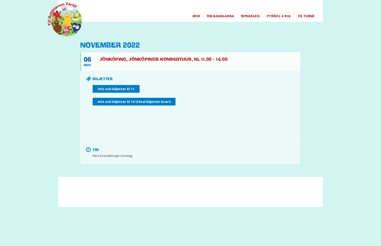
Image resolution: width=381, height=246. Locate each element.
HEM (196, 16)
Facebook (294, 6)
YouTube (303, 6)
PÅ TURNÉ (306, 16)
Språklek (250, 16)
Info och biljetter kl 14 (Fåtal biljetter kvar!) (134, 101)
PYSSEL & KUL (279, 16)
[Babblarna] (61, 19)
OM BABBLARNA (220, 16)
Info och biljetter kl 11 (116, 89)
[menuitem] (294, 6)
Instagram (311, 6)
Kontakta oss (154, 194)
